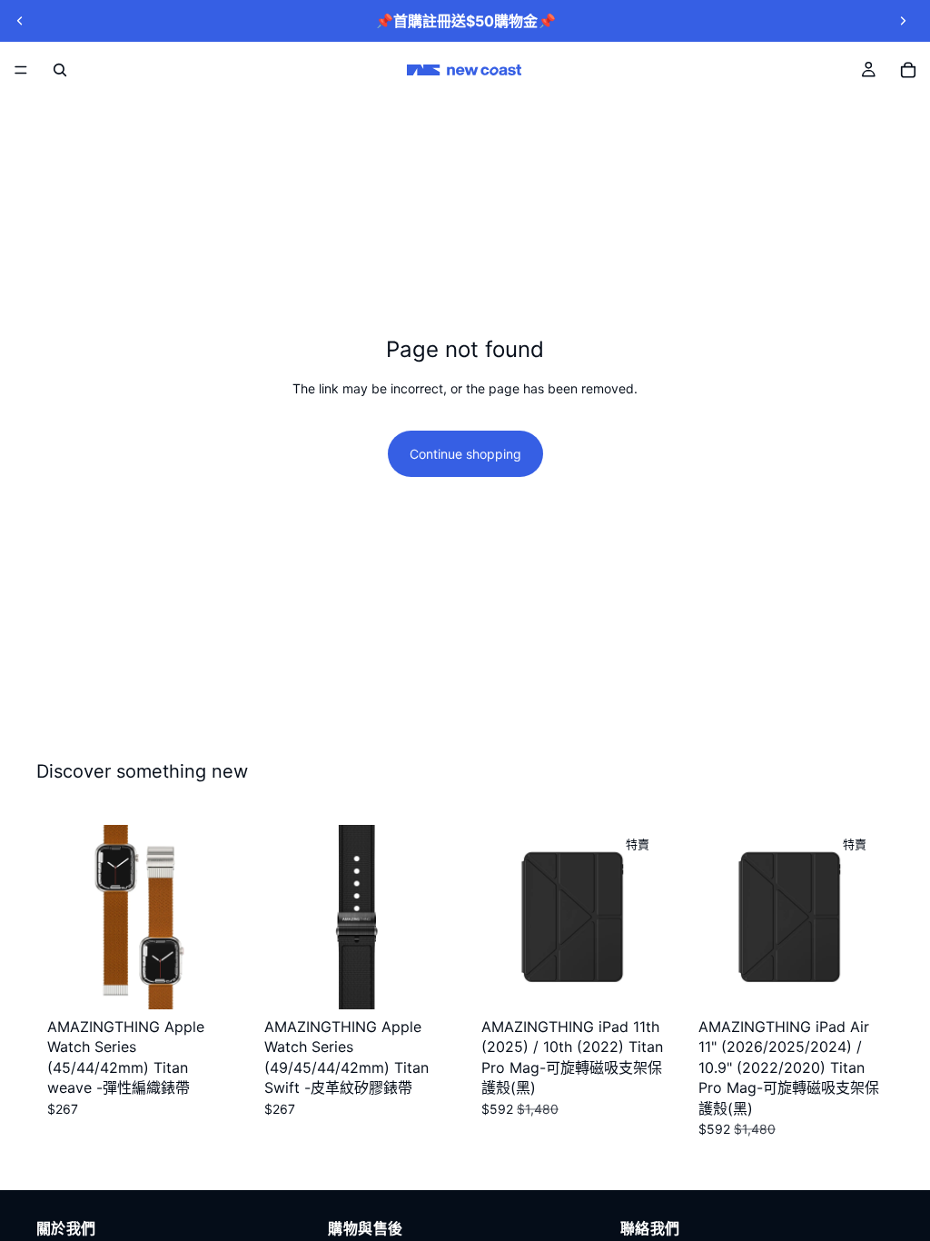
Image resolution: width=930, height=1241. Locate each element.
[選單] (21, 70)
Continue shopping (465, 454)
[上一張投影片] (20, 21)
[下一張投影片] (903, 21)
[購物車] (908, 70)
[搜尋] (60, 70)
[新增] (203, 981)
